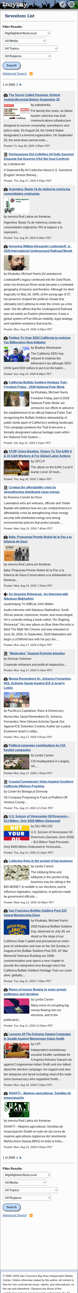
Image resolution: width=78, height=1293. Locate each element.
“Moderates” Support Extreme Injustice (37, 653)
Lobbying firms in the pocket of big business (41, 861)
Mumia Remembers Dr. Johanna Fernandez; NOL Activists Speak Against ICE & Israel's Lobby (38, 683)
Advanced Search (15, 73)
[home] (35, 4)
